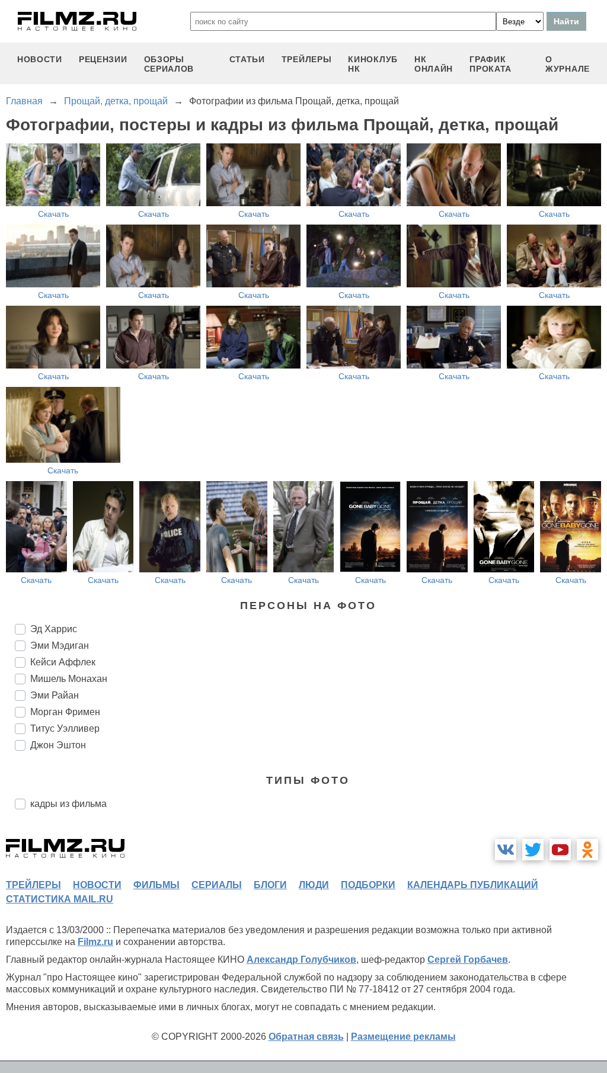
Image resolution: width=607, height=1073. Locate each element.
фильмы (156, 885)
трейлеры (307, 59)
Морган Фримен (65, 712)
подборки (368, 885)
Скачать (53, 214)
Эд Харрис (53, 629)
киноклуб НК (373, 64)
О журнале (567, 64)
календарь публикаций (472, 885)
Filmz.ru (95, 942)
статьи (247, 59)
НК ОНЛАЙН (433, 64)
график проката (490, 64)
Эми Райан (54, 695)
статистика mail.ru (59, 899)
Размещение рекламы (403, 1037)
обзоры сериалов (169, 64)
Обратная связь (306, 1037)
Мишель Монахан (68, 679)
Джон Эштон (58, 745)
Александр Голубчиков (301, 960)
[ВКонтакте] (505, 849)
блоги (270, 885)
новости (39, 59)
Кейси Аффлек (62, 662)
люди (314, 885)
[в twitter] (533, 849)
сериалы (216, 885)
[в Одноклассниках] (587, 849)
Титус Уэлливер (65, 728)
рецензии (103, 59)
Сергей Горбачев (467, 960)
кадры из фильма (68, 804)
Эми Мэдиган (59, 645)
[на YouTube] (560, 849)
